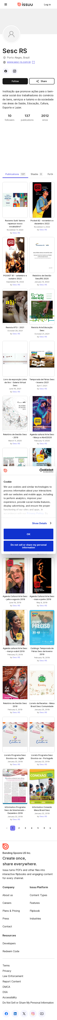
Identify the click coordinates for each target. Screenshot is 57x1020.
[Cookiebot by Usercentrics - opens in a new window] (40, 471)
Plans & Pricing (11, 910)
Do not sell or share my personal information (29, 546)
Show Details (39, 523)
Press (6, 918)
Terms (6, 965)
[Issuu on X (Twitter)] (24, 1013)
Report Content (12, 981)
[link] (47, 4)
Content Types (38, 895)
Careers (7, 902)
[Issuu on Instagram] (33, 1013)
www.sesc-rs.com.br (21, 62)
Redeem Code (11, 951)
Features (35, 902)
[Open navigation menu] (6, 4)
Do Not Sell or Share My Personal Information (28, 1002)
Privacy (7, 970)
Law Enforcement (13, 976)
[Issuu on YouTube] (42, 1013)
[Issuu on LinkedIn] (15, 1013)
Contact (7, 926)
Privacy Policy (35, 513)
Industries (35, 918)
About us (8, 895)
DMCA (6, 986)
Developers (9, 943)
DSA (5, 992)
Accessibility (10, 997)
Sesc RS (16, 233)
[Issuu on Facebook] (6, 1013)
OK (28, 534)
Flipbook (35, 910)
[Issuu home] (25, 4)
